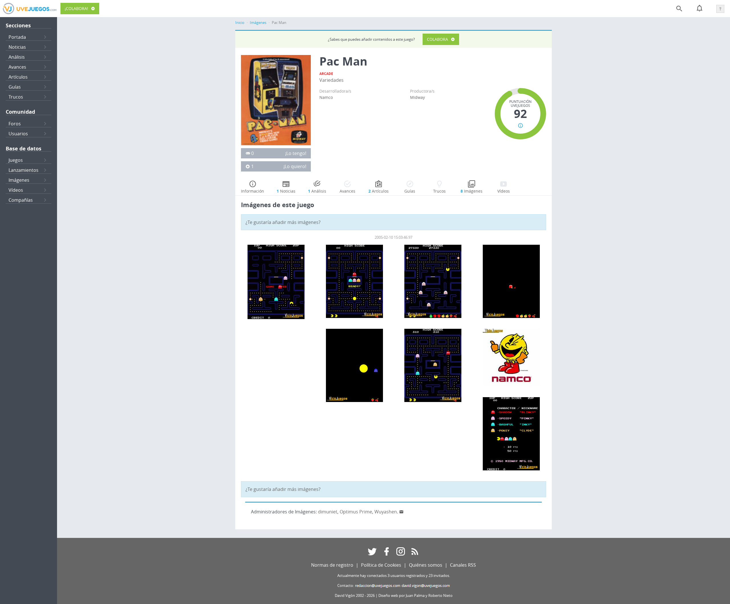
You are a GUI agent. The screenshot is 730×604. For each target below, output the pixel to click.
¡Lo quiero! (294, 166)
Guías (15, 87)
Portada (17, 37)
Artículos (18, 77)
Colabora (437, 39)
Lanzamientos (23, 170)
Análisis (17, 57)
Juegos (16, 160)
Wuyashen (385, 512)
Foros (15, 124)
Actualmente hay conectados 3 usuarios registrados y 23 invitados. (393, 575)
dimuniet (327, 512)
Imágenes (19, 180)
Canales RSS (463, 565)
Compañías (21, 200)
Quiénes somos (425, 565)
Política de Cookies (381, 565)
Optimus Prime (356, 512)
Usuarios (18, 133)
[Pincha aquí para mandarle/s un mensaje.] (401, 512)
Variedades (331, 80)
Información (252, 191)
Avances (17, 67)
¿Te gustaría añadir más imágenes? (283, 222)
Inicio (239, 22)
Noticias (17, 47)
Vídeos (16, 190)
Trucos (16, 97)
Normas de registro (332, 565)
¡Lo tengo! (295, 153)
